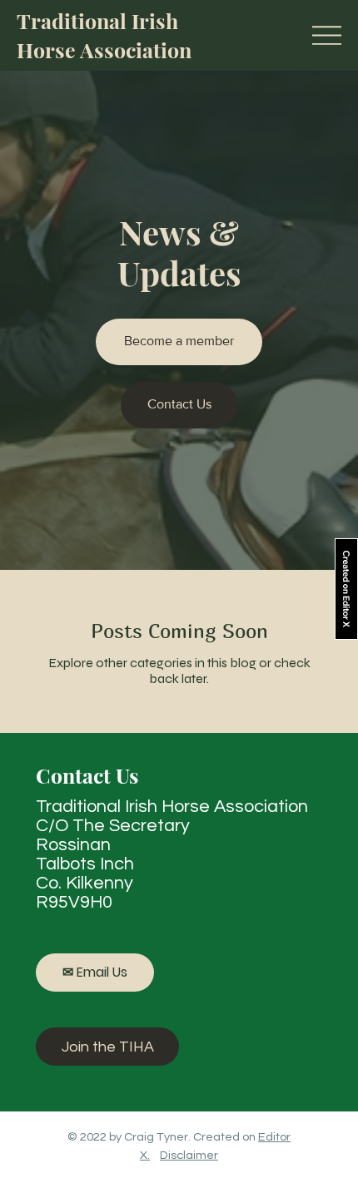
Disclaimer (189, 1155)
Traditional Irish (97, 20)
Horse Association (104, 49)
